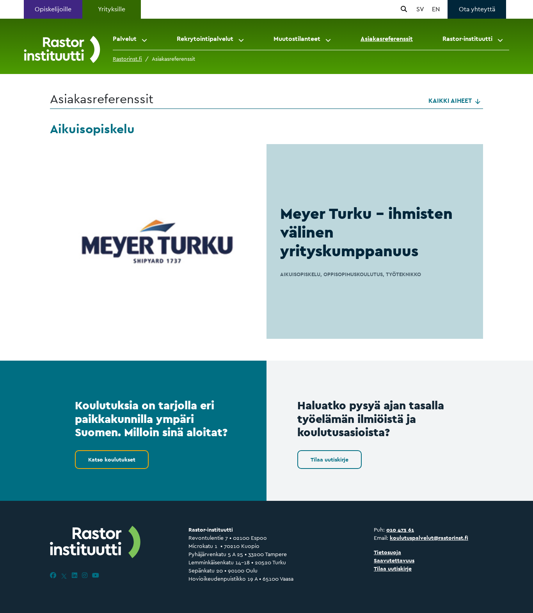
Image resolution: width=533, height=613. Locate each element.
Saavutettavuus (394, 560)
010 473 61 (400, 529)
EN (436, 9)
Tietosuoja (387, 552)
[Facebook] (53, 575)
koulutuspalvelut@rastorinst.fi (429, 537)
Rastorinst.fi (127, 58)
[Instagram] (84, 575)
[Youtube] (95, 575)
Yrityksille (111, 9)
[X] (64, 575)
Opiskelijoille (53, 9)
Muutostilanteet (297, 39)
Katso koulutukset (111, 459)
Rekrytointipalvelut (205, 39)
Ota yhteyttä (477, 9)
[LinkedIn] (74, 575)
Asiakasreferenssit (387, 39)
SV (420, 9)
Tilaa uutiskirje (329, 459)
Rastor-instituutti (467, 39)
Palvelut (125, 39)
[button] (145, 39)
